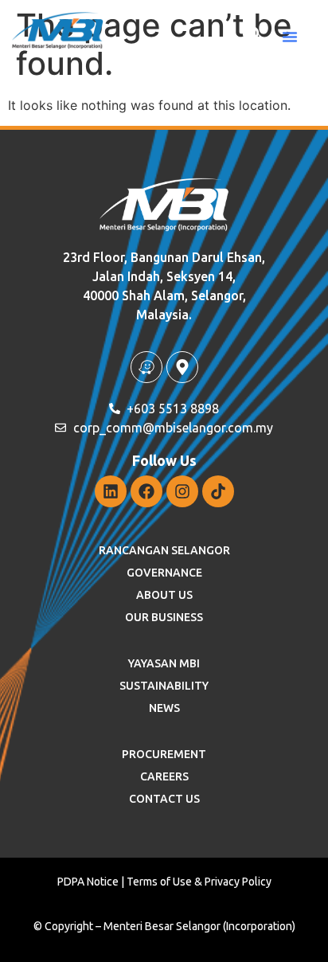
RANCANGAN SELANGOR (164, 550)
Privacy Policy (238, 881)
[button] (290, 37)
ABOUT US (164, 595)
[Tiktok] (218, 491)
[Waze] (146, 367)
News (164, 708)
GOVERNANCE (164, 572)
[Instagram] (182, 491)
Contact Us (164, 798)
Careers (164, 776)
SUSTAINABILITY (164, 685)
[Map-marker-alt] (182, 367)
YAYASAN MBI (164, 663)
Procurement (164, 754)
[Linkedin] (111, 491)
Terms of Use (159, 881)
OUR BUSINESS (164, 617)
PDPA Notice (88, 881)
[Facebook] (146, 491)
